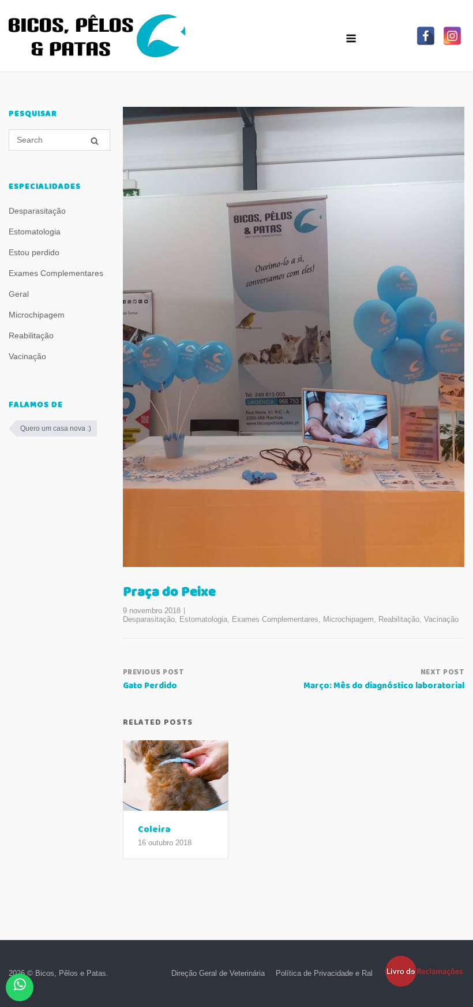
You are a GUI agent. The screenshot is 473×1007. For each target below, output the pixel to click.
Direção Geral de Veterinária (218, 973)
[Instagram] (452, 36)
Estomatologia (203, 619)
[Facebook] (426, 36)
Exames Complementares (275, 619)
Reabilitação (398, 619)
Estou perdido (34, 252)
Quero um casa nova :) (55, 428)
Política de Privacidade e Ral (324, 973)
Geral (19, 294)
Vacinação (441, 619)
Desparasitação (149, 619)
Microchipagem (348, 619)
